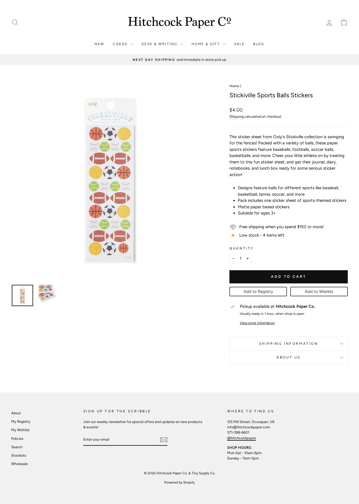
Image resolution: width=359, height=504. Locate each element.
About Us (289, 357)
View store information (257, 323)
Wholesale (19, 464)
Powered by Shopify (179, 482)
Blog (258, 44)
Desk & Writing (160, 44)
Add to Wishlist (319, 291)
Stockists (18, 455)
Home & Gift (207, 44)
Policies (17, 438)
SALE (239, 44)
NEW (99, 44)
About (16, 413)
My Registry (20, 421)
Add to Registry (258, 291)
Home (234, 86)
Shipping (236, 116)
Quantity (241, 248)
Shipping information (288, 344)
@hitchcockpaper (241, 438)
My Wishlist (20, 430)
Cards (121, 44)
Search (16, 447)
